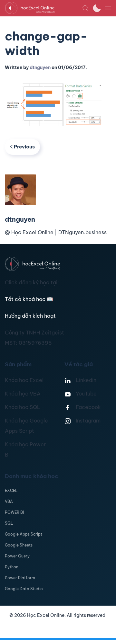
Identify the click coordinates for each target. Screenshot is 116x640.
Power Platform (20, 577)
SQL (9, 523)
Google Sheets (19, 545)
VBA (9, 501)
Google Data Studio (24, 588)
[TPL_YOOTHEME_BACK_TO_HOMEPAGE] (43, 8)
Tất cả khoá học (29, 299)
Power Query (17, 556)
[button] (85, 8)
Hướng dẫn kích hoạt (30, 316)
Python (11, 566)
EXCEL (11, 490)
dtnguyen (40, 67)
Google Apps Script (23, 534)
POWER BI (14, 512)
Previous (24, 147)
